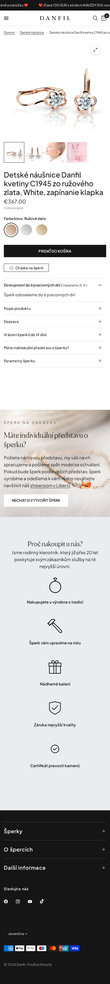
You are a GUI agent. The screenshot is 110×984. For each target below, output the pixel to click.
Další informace (25, 867)
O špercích (18, 849)
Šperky (13, 831)
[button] (36, 500)
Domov (9, 32)
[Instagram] (21, 901)
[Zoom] (95, 49)
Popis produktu (17, 308)
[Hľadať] (95, 18)
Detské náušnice (32, 32)
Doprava (11, 321)
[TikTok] (45, 901)
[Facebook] (9, 901)
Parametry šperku (19, 360)
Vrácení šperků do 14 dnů (25, 334)
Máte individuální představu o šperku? (36, 347)
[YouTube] (33, 901)
